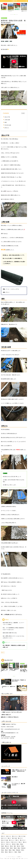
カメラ (10, 838)
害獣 (23, 846)
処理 (3, 846)
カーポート (20, 838)
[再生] (2, 808)
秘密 (7, 850)
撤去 (19, 848)
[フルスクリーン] (25, 808)
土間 (3, 652)
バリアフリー (23, 840)
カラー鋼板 (15, 838)
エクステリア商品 (22, 836)
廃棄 (15, 848)
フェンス (3, 842)
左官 (8, 848)
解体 (14, 850)
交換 (22, 844)
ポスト (21, 842)
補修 (10, 850)
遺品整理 (18, 850)
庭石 (12, 848)
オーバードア (4, 838)
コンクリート (12, 840)
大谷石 (19, 846)
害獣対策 (3, 848)
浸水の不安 (7, 117)
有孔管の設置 (8, 125)
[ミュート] (23, 808)
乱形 (18, 844)
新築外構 (23, 848)
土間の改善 (7, 119)
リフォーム (9, 844)
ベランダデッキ (15, 842)
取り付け (7, 846)
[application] (14, 802)
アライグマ (9, 836)
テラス (18, 840)
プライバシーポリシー (11, 856)
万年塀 (14, 844)
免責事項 (18, 856)
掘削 (6, 122)
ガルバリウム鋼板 (5, 840)
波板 (3, 850)
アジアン (3, 836)
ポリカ (25, 842)
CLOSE (23, 113)
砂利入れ (7, 127)
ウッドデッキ (15, 836)
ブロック (9, 842)
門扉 (23, 850)
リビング (3, 844)
